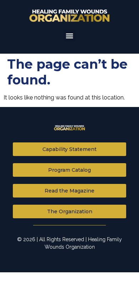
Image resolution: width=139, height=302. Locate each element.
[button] (70, 36)
